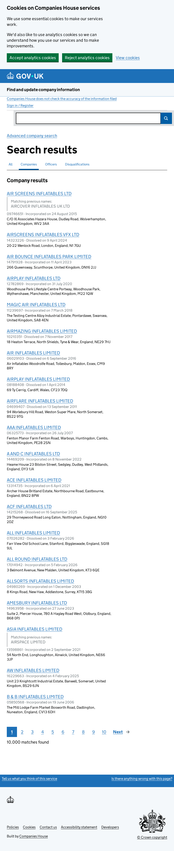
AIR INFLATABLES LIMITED (33, 353)
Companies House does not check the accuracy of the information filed (62, 99)
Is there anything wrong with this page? (141, 778)
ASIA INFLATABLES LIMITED (34, 629)
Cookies (29, 827)
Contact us (48, 827)
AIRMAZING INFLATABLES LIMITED (42, 331)
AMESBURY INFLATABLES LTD (37, 603)
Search (166, 118)
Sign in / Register (20, 105)
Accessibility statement (79, 827)
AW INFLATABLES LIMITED (33, 670)
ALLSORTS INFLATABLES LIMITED (40, 581)
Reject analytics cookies (87, 57)
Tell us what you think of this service (29, 778)
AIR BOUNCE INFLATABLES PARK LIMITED (49, 256)
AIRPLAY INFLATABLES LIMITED (38, 379)
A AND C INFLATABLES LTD (33, 453)
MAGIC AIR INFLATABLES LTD (36, 304)
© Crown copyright (152, 837)
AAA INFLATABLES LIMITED (34, 427)
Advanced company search (32, 135)
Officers (51, 164)
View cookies (128, 58)
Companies (29, 164)
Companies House (33, 836)
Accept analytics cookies (33, 57)
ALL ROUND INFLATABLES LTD (37, 559)
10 (104, 732)
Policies (13, 827)
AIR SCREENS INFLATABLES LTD (39, 193)
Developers (110, 827)
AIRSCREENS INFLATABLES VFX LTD (43, 234)
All (10, 164)
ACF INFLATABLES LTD (29, 506)
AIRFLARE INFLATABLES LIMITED (40, 401)
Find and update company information (43, 89)
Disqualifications (77, 164)
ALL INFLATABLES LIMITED (33, 533)
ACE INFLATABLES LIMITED (34, 480)
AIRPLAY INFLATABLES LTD (33, 278)
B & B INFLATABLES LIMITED (35, 696)
